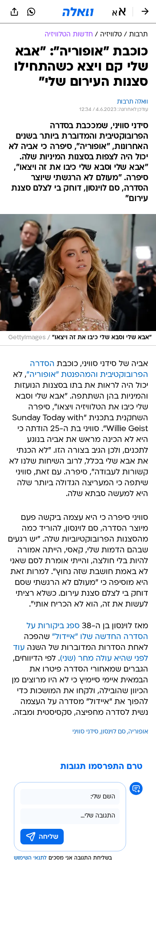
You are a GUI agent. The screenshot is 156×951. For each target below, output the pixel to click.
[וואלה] (78, 11)
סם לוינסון (113, 732)
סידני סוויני (85, 732)
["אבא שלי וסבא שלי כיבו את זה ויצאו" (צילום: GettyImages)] (78, 280)
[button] (119, 12)
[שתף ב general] (14, 11)
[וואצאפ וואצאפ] (31, 11)
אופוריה (138, 732)
